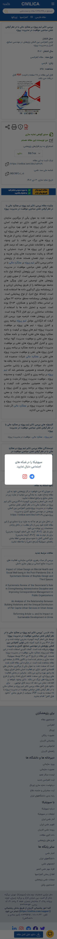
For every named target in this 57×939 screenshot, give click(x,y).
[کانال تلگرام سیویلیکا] (32, 476)
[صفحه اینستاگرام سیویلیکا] (25, 476)
